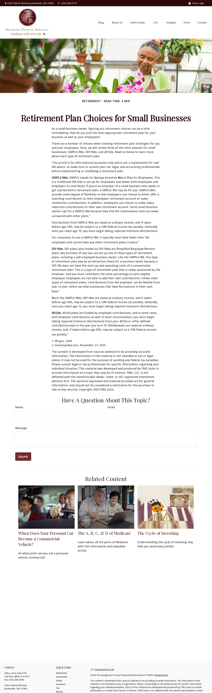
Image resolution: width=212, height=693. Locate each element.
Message (21, 428)
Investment (61, 676)
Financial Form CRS (104, 669)
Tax (58, 687)
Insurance (61, 684)
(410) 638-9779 (69, 3)
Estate (59, 680)
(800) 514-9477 (21, 676)
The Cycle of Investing (158, 533)
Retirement (61, 673)
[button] (101, 22)
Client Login (198, 3)
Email (111, 407)
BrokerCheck (161, 675)
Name (19, 407)
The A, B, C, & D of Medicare (104, 533)
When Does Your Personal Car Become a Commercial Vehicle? (45, 538)
